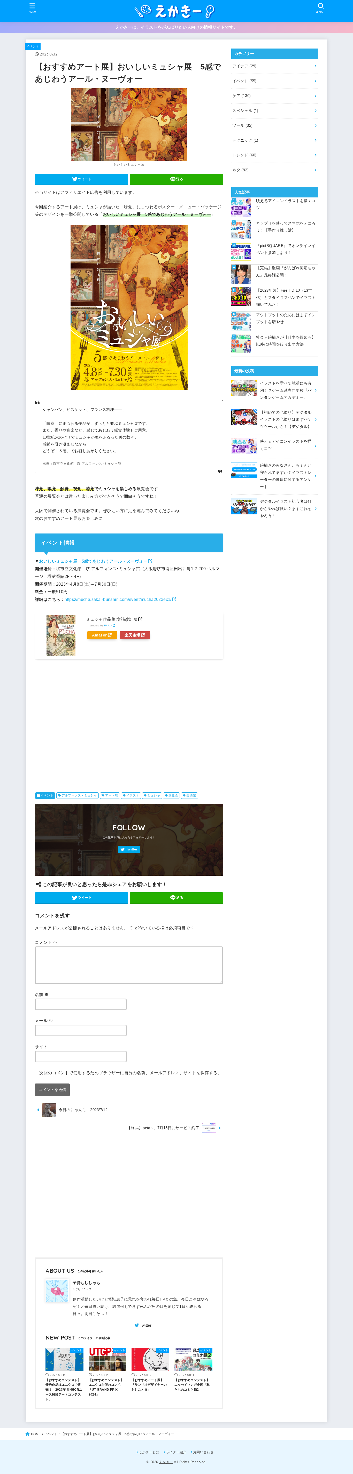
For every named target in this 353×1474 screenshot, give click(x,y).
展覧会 (173, 795)
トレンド (244, 155)
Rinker (108, 625)
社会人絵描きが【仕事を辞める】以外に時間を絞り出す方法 (286, 341)
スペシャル (245, 111)
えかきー (166, 1462)
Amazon (100, 635)
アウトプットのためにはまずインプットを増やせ (286, 318)
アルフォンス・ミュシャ (79, 795)
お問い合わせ (203, 1452)
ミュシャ (153, 795)
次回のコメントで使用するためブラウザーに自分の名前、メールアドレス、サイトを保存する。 (130, 1072)
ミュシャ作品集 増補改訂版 (112, 619)
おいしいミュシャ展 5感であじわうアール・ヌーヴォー (93, 561)
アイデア (244, 66)
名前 (42, 994)
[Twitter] (129, 849)
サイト (41, 1046)
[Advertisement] (129, 724)
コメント (46, 942)
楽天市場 (133, 635)
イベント (32, 46)
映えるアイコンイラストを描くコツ (286, 204)
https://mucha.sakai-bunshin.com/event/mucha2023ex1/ (118, 599)
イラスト (132, 795)
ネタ (240, 170)
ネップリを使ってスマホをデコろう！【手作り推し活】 (286, 227)
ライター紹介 (176, 1452)
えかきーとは (149, 1452)
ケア (241, 96)
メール (44, 1020)
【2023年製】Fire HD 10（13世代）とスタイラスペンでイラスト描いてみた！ (286, 297)
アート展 (111, 795)
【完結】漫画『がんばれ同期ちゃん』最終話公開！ (286, 271)
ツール (242, 125)
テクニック (245, 140)
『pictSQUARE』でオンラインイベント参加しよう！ (285, 249)
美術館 (191, 795)
